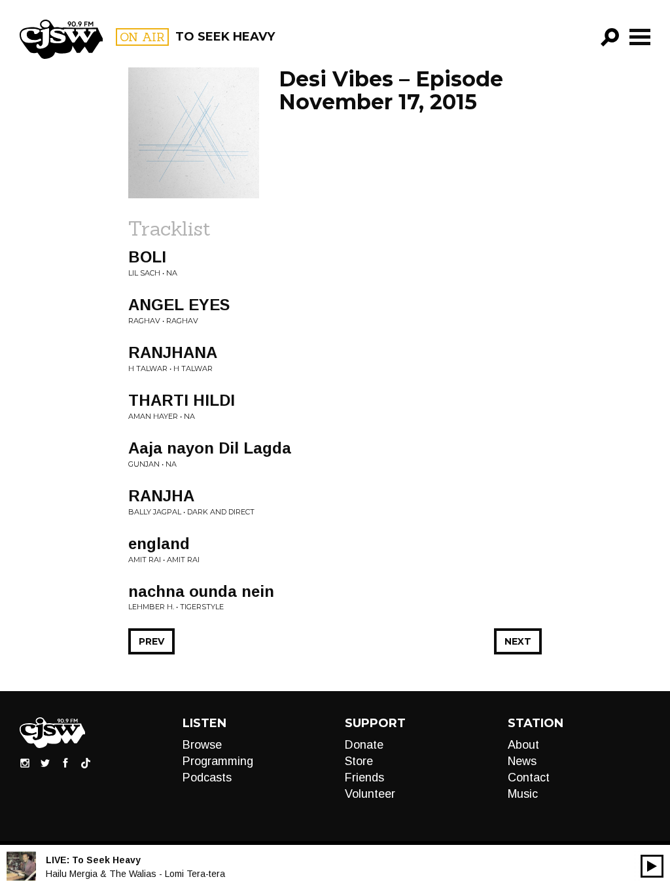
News (522, 761)
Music (523, 793)
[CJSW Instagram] (25, 762)
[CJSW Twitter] (45, 762)
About (523, 744)
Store (359, 761)
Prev (151, 641)
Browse (202, 744)
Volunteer (370, 793)
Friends (364, 777)
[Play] (652, 866)
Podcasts (207, 777)
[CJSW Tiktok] (85, 762)
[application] (652, 866)
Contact (529, 777)
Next (517, 641)
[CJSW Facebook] (65, 762)
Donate (364, 744)
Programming (218, 761)
